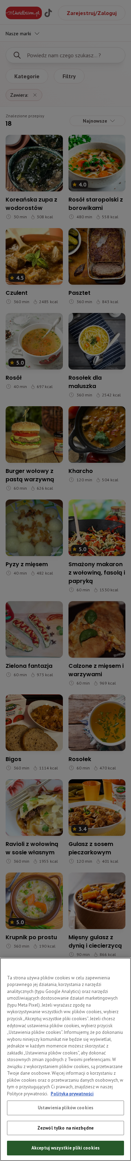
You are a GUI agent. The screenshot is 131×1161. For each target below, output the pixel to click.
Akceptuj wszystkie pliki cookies (65, 1148)
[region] (65, 1059)
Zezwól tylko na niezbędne (65, 1128)
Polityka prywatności (72, 1094)
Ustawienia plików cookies (65, 1108)
